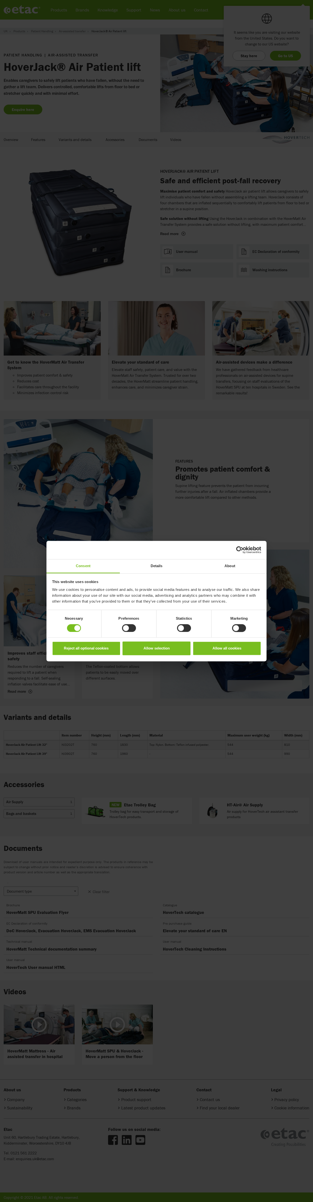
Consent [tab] (83, 566)
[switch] (129, 628)
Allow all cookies (226, 648)
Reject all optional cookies (86, 648)
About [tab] (229, 566)
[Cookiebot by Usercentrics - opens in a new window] (239, 549)
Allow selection (157, 648)
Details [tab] (157, 566)
